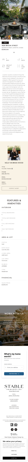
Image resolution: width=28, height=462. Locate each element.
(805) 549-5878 (14, 401)
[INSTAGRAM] (15, 429)
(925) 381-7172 (5, 173)
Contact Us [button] (14, 337)
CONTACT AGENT (14, 188)
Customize (14, 454)
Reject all (14, 450)
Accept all (14, 458)
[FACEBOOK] (12, 429)
